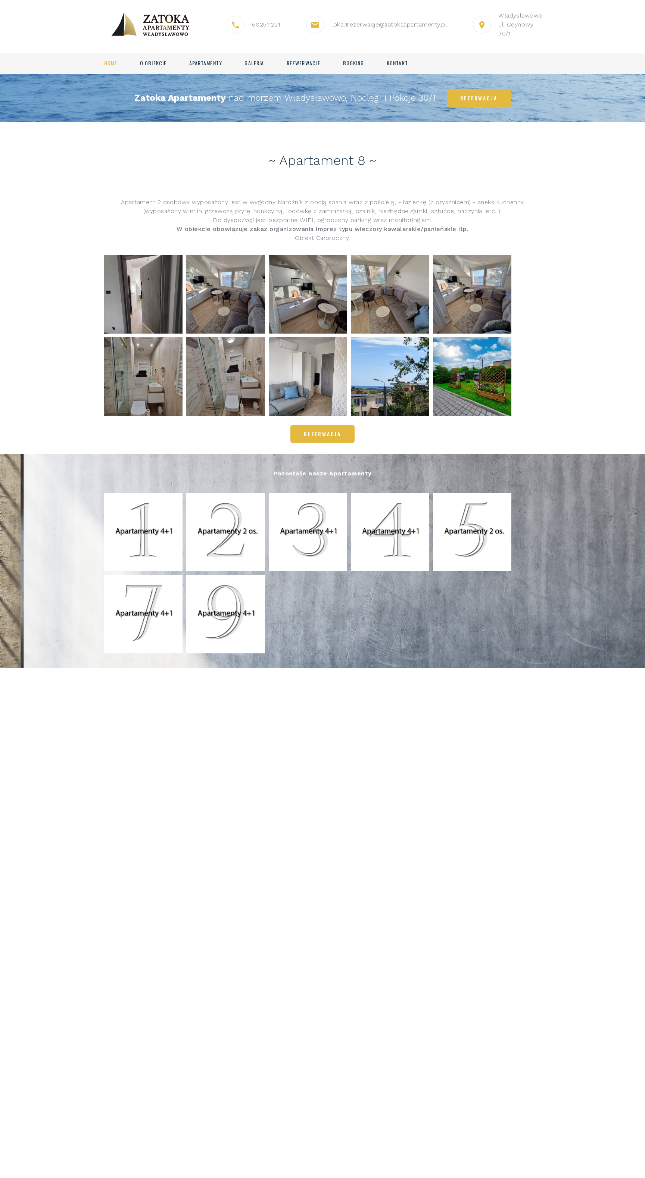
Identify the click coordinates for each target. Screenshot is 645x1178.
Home (110, 63)
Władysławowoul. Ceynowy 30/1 (520, 24)
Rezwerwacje (303, 63)
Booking (353, 63)
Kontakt (397, 63)
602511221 (266, 24)
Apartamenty (205, 63)
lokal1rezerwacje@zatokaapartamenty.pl (389, 24)
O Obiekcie (153, 63)
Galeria (254, 63)
